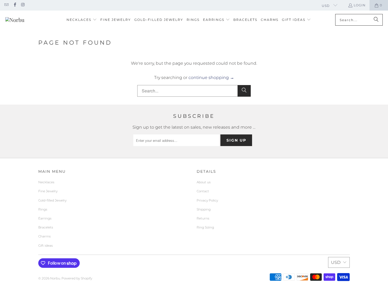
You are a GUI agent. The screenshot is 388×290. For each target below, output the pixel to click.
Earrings (44, 218)
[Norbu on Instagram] (23, 5)
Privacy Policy (207, 200)
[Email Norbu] (6, 5)
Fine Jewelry (48, 191)
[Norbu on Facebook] (14, 5)
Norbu (55, 278)
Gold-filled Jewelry (52, 200)
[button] (82, 20)
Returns (203, 218)
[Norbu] (15, 19)
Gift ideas (45, 245)
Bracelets (45, 227)
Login (360, 5)
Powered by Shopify (76, 278)
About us (204, 182)
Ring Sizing (205, 227)
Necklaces (46, 182)
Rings (42, 209)
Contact (203, 191)
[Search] (376, 20)
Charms (44, 236)
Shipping (204, 209)
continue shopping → (211, 77)
